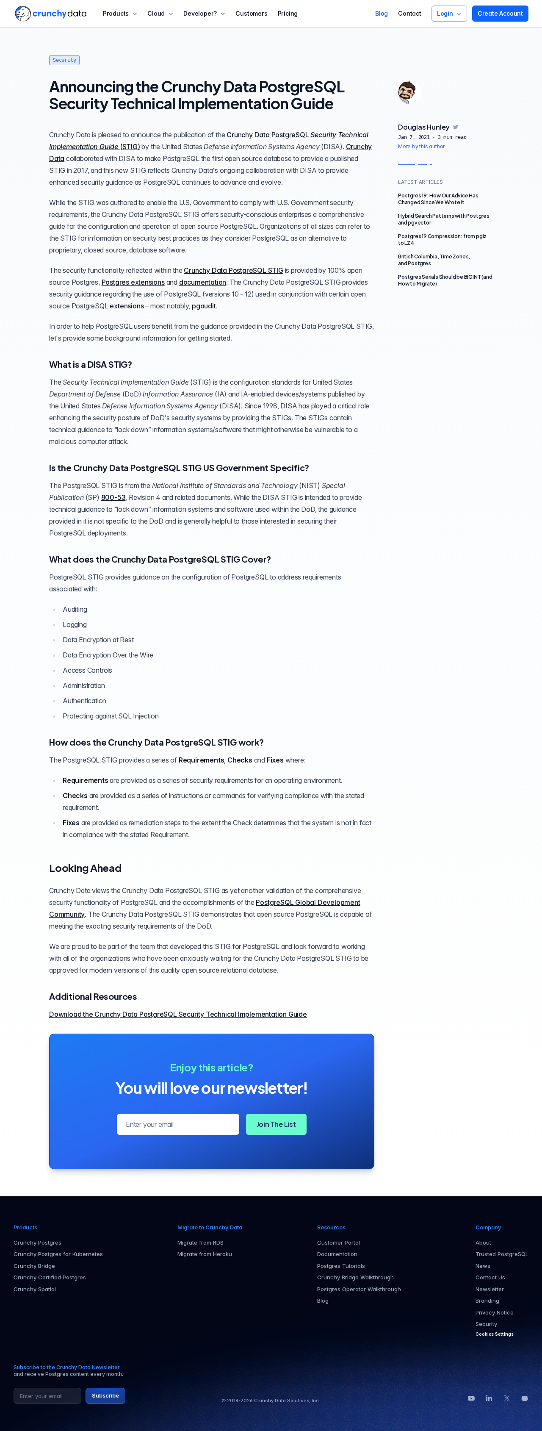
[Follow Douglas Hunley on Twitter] (455, 127)
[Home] (50, 13)
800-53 (113, 497)
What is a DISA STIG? (90, 364)
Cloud (156, 13)
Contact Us (490, 1277)
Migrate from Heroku (204, 1254)
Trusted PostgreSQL (502, 1254)
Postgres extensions (133, 282)
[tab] (410, 92)
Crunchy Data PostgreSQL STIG (233, 270)
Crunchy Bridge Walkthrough (355, 1277)
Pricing (288, 13)
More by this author (421, 146)
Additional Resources (93, 996)
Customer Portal (338, 1242)
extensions (127, 306)
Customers (251, 13)
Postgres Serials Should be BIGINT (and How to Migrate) (445, 280)
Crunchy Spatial (35, 1289)
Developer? (200, 13)
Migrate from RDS (200, 1242)
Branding (487, 1300)
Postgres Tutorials (341, 1265)
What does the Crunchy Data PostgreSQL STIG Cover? (160, 559)
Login (445, 13)
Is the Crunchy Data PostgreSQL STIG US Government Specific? (179, 467)
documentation (202, 282)
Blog (381, 13)
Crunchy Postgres (37, 1242)
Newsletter (490, 1289)
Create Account (500, 13)
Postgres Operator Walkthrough (359, 1289)
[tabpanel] (445, 136)
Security (64, 60)
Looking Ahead (85, 867)
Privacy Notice (495, 1312)
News (483, 1265)
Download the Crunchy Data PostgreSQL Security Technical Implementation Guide (178, 1014)
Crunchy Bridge (34, 1265)
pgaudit (204, 306)
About (483, 1242)
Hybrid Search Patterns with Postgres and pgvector (443, 219)
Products (116, 13)
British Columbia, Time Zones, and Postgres (434, 259)
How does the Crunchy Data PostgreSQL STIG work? (156, 742)
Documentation (337, 1254)
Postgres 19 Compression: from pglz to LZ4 (442, 239)
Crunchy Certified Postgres (50, 1277)
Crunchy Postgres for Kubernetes (58, 1254)
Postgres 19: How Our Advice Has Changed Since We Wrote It (438, 198)
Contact (409, 13)
